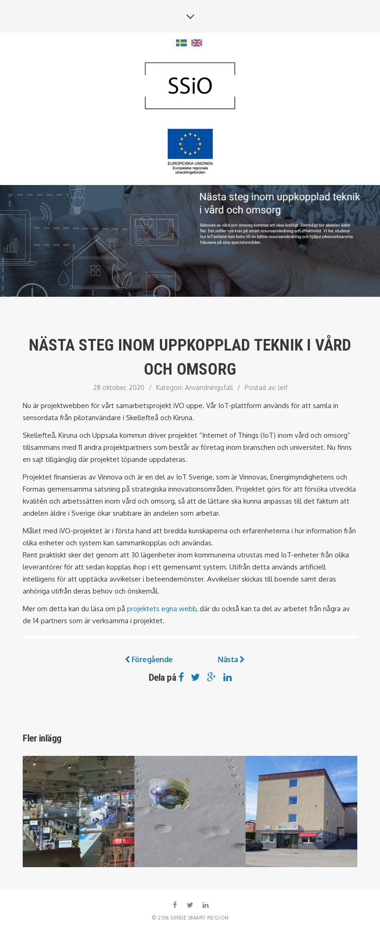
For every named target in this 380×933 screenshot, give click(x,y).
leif (282, 387)
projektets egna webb (161, 608)
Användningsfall (209, 387)
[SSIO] (190, 86)
